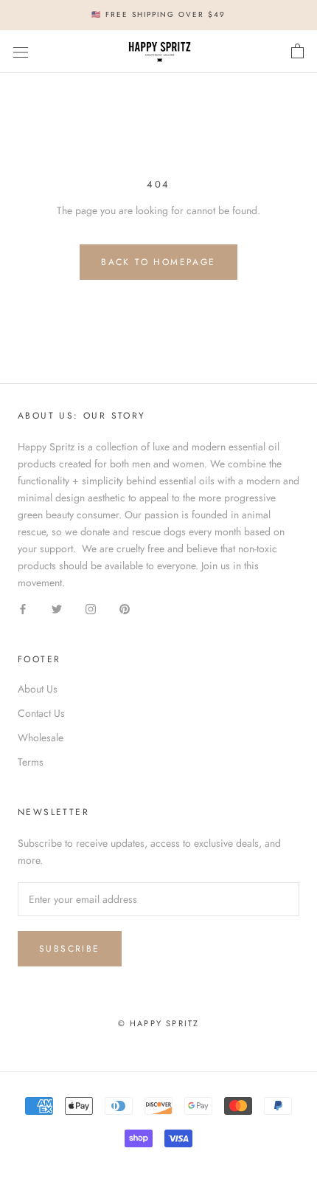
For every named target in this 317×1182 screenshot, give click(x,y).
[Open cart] (297, 51)
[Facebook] (23, 608)
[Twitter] (57, 608)
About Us (38, 688)
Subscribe (69, 948)
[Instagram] (91, 608)
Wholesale (40, 737)
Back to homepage (158, 262)
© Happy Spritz (159, 1023)
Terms (30, 762)
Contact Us (41, 713)
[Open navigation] (20, 52)
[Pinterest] (124, 608)
